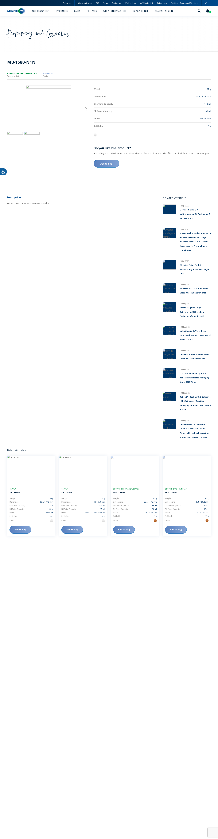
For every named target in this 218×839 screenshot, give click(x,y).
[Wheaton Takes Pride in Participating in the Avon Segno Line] (169, 265)
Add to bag (106, 163)
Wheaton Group (85, 3)
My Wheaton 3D (146, 3)
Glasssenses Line (164, 11)
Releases (92, 11)
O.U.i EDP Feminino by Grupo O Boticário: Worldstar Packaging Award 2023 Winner (194, 377)
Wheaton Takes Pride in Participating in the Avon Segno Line (194, 269)
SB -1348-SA (119, 492)
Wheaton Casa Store (115, 11)
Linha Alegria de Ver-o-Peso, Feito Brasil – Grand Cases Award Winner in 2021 (195, 335)
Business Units (39, 11)
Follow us (67, 3)
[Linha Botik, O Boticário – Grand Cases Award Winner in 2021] (169, 354)
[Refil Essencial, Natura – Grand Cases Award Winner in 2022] (169, 288)
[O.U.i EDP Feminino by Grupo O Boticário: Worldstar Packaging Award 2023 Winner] (169, 373)
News (105, 3)
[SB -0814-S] (31, 470)
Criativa (12, 489)
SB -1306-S (66, 492)
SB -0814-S (14, 492)
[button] (86, 109)
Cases (77, 11)
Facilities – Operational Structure (184, 3)
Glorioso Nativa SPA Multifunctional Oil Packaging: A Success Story (195, 214)
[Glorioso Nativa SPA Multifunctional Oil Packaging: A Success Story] (169, 209)
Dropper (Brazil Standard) (176, 489)
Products (62, 11)
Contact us (116, 3)
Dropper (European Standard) (126, 489)
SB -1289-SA (171, 492)
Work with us (130, 3)
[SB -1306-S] (83, 470)
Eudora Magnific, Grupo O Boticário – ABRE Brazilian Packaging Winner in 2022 (192, 312)
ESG (97, 3)
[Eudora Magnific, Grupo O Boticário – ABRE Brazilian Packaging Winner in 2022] (169, 307)
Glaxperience (140, 11)
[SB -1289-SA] (187, 470)
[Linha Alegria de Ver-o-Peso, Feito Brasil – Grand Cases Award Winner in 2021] (169, 330)
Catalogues (162, 3)
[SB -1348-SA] (135, 470)
